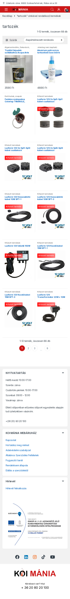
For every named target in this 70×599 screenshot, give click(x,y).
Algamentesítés (12, 47)
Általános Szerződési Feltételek (22, 455)
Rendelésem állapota (17, 465)
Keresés (52, 9)
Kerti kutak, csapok (13, 96)
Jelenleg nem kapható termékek (47, 48)
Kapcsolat (11, 440)
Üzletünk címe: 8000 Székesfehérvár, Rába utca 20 (31, 3)
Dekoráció (24, 47)
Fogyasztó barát (14, 460)
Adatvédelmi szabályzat (18, 450)
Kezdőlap (7, 16)
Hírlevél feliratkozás (16, 488)
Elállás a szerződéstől (17, 470)
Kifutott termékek (45, 96)
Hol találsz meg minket (17, 445)
